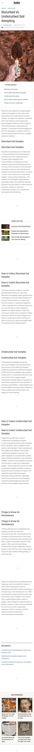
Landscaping (11, 8)
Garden (3, 8)
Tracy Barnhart (7, 25)
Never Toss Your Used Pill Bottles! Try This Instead (8, 716)
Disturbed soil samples (11, 89)
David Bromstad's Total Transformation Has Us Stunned (24, 716)
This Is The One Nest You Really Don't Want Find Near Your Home (24, 739)
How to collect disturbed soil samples (15, 93)
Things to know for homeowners (13, 103)
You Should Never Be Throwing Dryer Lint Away (8, 739)
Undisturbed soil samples (11, 96)
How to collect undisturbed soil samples (16, 99)
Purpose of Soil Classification (21, 226)
